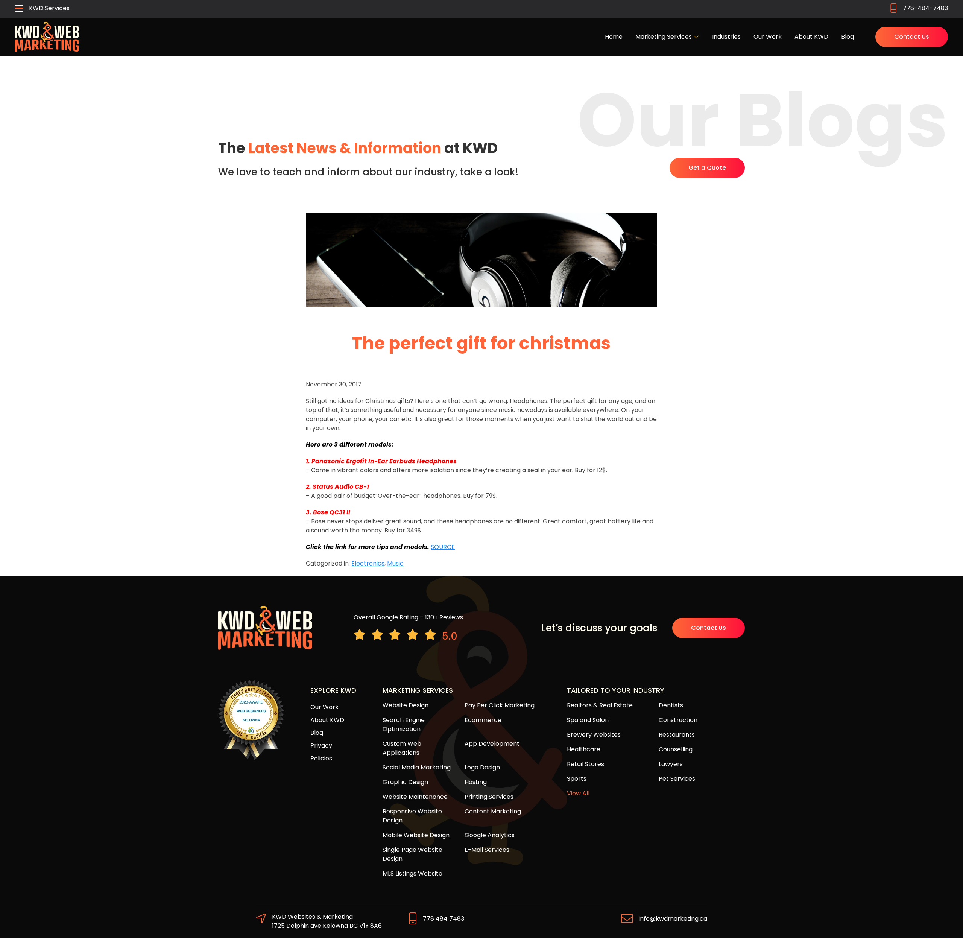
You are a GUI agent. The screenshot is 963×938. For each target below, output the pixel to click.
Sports (576, 778)
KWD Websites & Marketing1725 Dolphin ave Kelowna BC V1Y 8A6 (327, 921)
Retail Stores (585, 764)
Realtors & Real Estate (600, 705)
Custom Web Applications (402, 748)
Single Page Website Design (412, 854)
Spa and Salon (588, 720)
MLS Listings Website (412, 873)
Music (395, 563)
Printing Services (489, 796)
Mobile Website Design (416, 835)
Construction (678, 720)
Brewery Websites (594, 734)
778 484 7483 (443, 918)
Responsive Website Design (412, 816)
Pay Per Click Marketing (500, 705)
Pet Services (677, 778)
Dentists (671, 705)
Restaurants (677, 734)
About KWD (811, 36)
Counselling (676, 749)
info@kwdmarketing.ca (673, 918)
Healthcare (583, 749)
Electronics (367, 563)
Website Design (405, 705)
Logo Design (482, 767)
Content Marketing (493, 811)
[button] (42, 9)
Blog (847, 36)
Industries (726, 36)
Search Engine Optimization (404, 724)
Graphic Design (405, 782)
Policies (321, 758)
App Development (492, 743)
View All (578, 793)
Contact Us (911, 36)
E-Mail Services (487, 849)
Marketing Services (664, 36)
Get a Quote (707, 167)
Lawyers (671, 764)
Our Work (767, 36)
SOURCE (443, 547)
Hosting (476, 782)
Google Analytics (490, 835)
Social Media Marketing (417, 767)
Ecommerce (483, 720)
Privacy (321, 745)
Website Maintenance (415, 796)
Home (614, 36)
